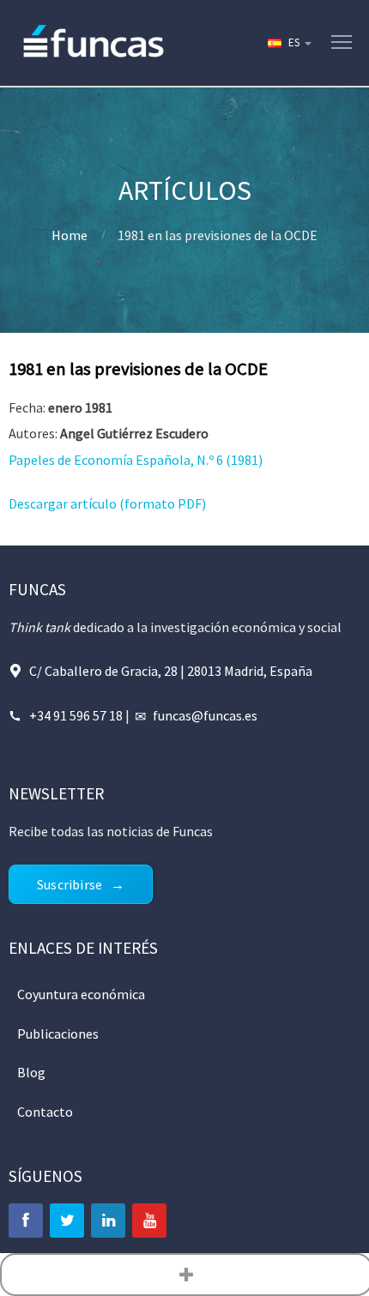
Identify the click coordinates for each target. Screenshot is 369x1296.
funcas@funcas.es (205, 715)
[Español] (288, 42)
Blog (31, 1072)
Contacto (45, 1111)
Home (69, 235)
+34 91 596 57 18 (76, 715)
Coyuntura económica (81, 994)
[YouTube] (149, 1220)
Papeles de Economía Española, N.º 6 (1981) (136, 459)
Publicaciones (58, 1033)
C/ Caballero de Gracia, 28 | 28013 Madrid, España (170, 670)
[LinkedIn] (108, 1220)
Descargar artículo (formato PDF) (107, 503)
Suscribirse (69, 884)
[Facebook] (26, 1220)
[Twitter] (67, 1220)
